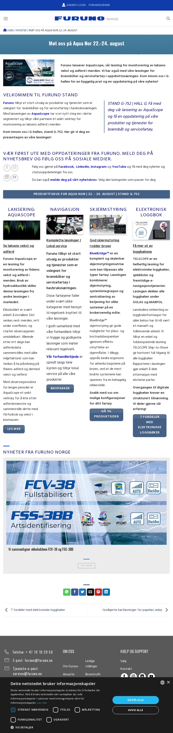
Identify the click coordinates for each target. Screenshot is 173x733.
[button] (59, 727)
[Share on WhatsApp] (66, 592)
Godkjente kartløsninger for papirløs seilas (133, 610)
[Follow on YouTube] (14, 177)
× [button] (168, 682)
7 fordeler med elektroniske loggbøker (37, 610)
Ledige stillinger (91, 663)
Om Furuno (70, 666)
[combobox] (162, 682)
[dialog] (86, 705)
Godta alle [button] (135, 700)
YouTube (119, 167)
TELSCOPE (141, 259)
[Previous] (5, 515)
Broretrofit (93, 674)
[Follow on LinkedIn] (7, 177)
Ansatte (68, 674)
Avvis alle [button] (135, 710)
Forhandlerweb (99, 5)
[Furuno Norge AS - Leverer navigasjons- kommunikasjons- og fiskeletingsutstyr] (86, 18)
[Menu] (5, 18)
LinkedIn (82, 167)
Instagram (98, 167)
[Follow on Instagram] (14, 167)
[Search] (168, 18)
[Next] (167, 515)
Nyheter (21, 30)
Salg (123, 661)
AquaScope (40, 114)
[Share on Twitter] (82, 592)
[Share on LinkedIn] (106, 592)
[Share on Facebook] (74, 592)
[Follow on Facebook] (7, 167)
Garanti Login (76, 5)
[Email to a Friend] (90, 592)
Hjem (10, 30)
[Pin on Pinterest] (98, 592)
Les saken (86, 565)
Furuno (8, 103)
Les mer (42, 702)
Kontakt (126, 669)
